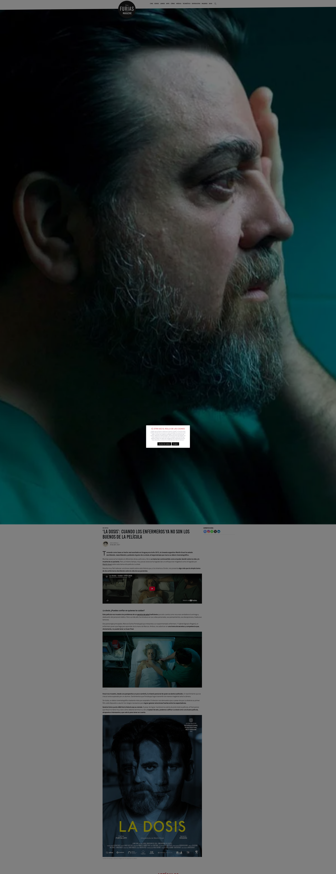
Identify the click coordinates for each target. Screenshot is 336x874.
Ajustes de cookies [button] (164, 444)
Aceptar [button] (175, 444)
